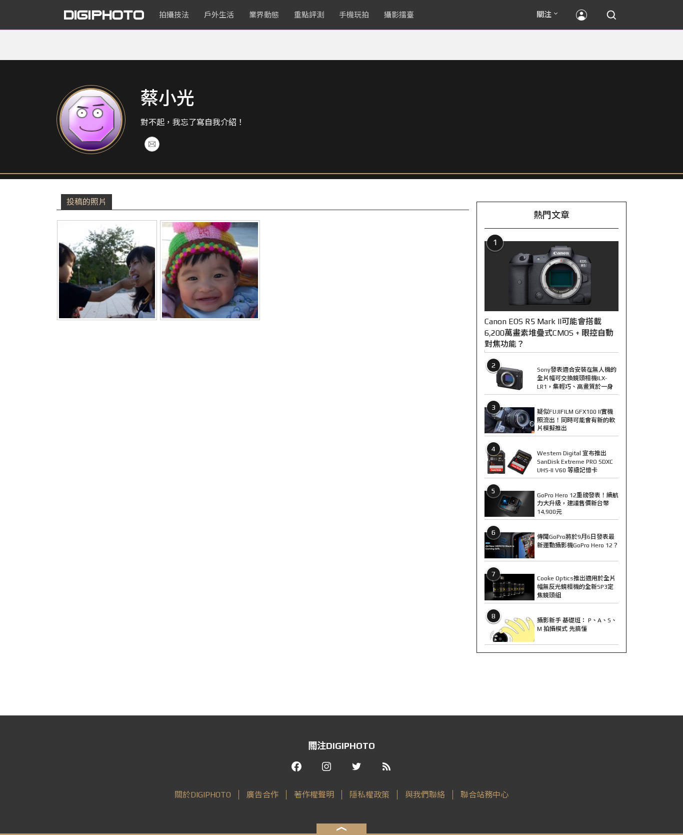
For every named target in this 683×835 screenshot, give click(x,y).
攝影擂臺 (399, 15)
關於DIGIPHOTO (202, 794)
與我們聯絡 (425, 794)
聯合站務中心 (484, 794)
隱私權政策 (370, 794)
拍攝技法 (174, 15)
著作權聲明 (314, 794)
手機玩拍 (354, 15)
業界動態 (264, 15)
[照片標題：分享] (107, 270)
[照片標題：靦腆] (210, 270)
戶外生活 (219, 15)
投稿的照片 (86, 202)
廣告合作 (262, 794)
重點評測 (309, 15)
